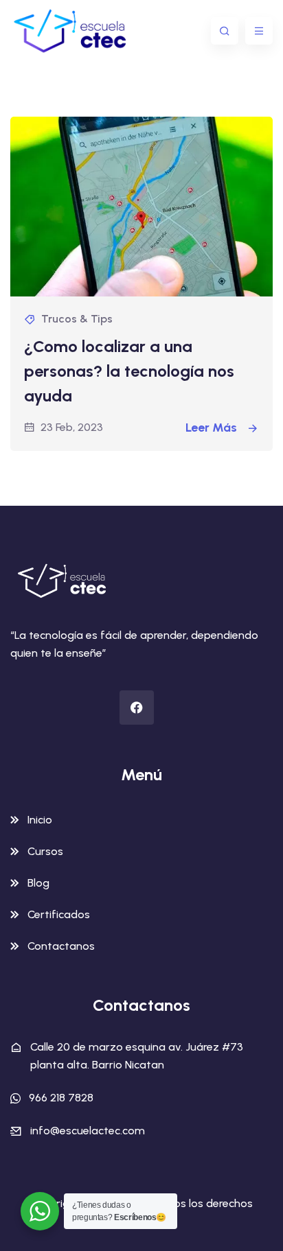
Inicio (39, 819)
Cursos (45, 851)
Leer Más (212, 427)
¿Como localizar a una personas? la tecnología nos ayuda (129, 371)
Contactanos (61, 945)
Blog (38, 882)
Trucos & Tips (77, 318)
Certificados (58, 914)
